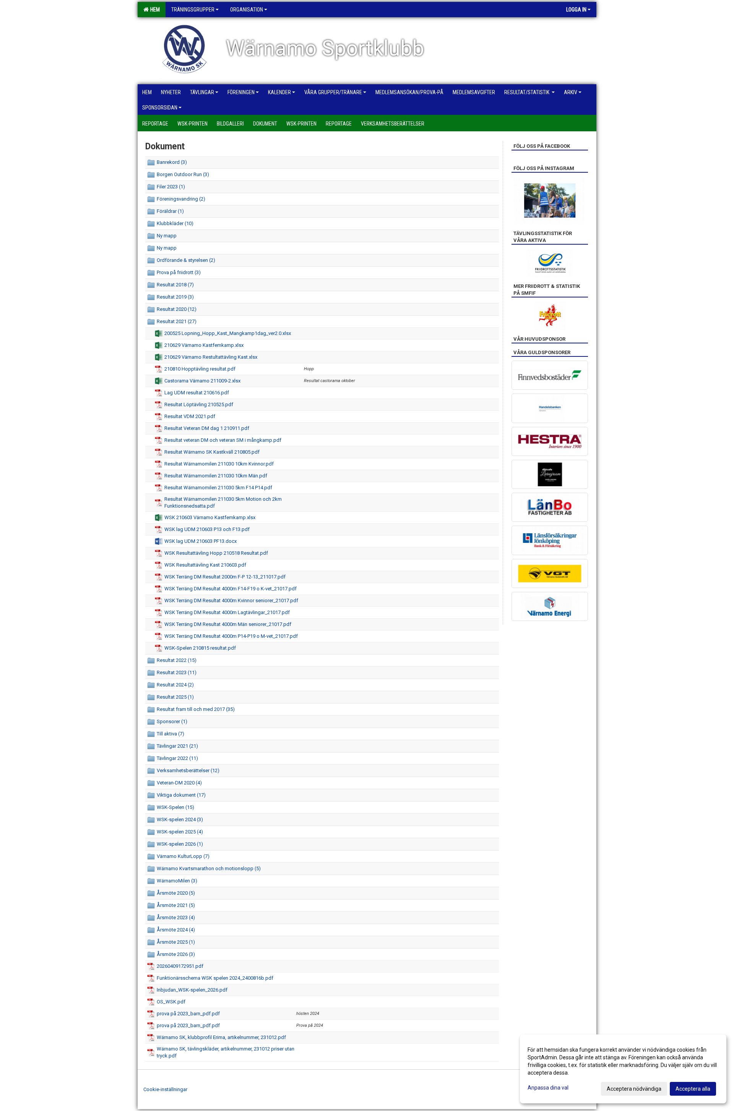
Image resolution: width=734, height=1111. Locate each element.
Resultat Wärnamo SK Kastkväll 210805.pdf (212, 452)
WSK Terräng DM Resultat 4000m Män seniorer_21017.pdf (227, 624)
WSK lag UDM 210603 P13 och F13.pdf (207, 529)
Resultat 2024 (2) (175, 685)
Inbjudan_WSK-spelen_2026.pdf (192, 990)
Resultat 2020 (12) (176, 309)
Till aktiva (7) (170, 734)
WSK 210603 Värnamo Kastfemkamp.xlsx (209, 517)
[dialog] (623, 1068)
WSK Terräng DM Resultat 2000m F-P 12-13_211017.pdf (225, 577)
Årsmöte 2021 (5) (176, 905)
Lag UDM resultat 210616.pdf (196, 392)
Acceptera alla (693, 1089)
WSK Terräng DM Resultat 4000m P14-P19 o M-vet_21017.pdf (231, 636)
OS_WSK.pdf (171, 1002)
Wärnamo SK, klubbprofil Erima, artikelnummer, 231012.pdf (221, 1037)
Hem (154, 10)
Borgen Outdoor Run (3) (183, 174)
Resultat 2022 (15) (176, 660)
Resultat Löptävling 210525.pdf (198, 404)
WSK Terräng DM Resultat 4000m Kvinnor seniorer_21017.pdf (231, 600)
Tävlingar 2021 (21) (177, 746)
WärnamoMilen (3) (177, 881)
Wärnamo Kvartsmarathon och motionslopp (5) (209, 868)
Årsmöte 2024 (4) (176, 930)
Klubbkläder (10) (175, 223)
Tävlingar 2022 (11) (177, 758)
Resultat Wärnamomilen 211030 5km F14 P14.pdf (218, 487)
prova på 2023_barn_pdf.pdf (188, 1013)
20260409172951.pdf (180, 966)
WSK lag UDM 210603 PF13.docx (200, 541)
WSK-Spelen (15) (175, 807)
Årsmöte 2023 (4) (176, 917)
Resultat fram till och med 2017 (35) (196, 709)
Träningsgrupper (192, 10)
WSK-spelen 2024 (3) (180, 819)
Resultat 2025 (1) (175, 697)
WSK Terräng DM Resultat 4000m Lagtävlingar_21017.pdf (227, 612)
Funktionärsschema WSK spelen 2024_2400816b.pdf (215, 978)
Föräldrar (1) (170, 211)
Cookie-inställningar (165, 1089)
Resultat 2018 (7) (175, 285)
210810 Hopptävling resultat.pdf (199, 369)
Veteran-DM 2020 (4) (179, 783)
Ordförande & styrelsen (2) (186, 260)
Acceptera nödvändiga (634, 1089)
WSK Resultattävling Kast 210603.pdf (205, 565)
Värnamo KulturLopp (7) (183, 856)
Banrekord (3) (172, 162)
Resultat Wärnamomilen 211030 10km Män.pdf (215, 476)
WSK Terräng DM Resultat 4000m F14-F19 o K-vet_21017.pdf (230, 588)
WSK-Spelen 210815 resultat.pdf (200, 648)
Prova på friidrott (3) (179, 272)
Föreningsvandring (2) (181, 199)
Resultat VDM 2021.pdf (189, 416)
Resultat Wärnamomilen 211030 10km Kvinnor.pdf (219, 464)
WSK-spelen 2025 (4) (180, 832)
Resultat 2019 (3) (175, 297)
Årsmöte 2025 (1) (176, 942)
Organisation (246, 10)
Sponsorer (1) (172, 721)
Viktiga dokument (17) (181, 795)
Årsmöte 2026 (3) (176, 954)
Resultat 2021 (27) (176, 321)
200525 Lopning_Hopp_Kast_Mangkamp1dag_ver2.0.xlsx (227, 333)
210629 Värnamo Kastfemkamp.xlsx (204, 345)
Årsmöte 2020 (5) (176, 893)
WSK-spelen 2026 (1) (180, 844)
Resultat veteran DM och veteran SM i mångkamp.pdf (222, 440)
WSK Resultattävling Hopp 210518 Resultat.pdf (216, 553)
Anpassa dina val (548, 1088)
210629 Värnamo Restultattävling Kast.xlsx (210, 357)
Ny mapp (167, 236)
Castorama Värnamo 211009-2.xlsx (202, 381)
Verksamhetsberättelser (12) (188, 770)
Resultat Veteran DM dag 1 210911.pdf (206, 428)
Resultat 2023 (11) (176, 672)
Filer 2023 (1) (171, 187)
